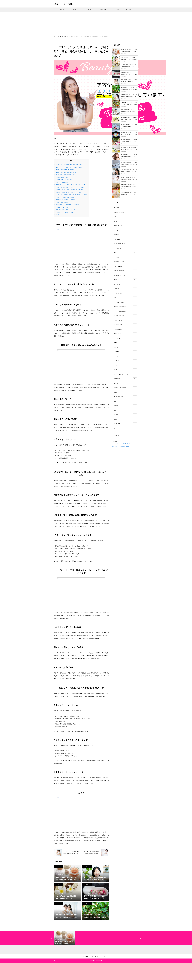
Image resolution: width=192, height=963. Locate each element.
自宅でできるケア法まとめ (64, 207)
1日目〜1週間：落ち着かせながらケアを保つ (68, 192)
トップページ (61, 9)
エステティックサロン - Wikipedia (121, 443)
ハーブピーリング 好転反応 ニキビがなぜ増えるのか (68, 164)
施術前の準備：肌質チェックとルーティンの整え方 (70, 187)
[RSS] (55, 961)
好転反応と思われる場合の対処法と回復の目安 (66, 204)
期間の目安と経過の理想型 (64, 179)
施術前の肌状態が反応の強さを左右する (67, 172)
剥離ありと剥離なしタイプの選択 (65, 199)
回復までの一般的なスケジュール (65, 212)
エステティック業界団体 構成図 (120, 446)
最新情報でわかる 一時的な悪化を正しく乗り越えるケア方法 (70, 184)
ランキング (74, 9)
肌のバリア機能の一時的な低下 (65, 169)
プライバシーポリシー (131, 9)
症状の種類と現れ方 (62, 177)
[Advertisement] (96, 23)
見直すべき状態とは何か (63, 182)
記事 (58, 866)
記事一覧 (89, 9)
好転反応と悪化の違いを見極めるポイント (65, 174)
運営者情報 (103, 9)
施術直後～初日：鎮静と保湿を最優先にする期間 (69, 189)
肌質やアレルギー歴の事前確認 (65, 197)
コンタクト (117, 9)
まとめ (56, 214)
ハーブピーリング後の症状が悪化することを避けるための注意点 (71, 194)
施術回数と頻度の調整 (63, 202)
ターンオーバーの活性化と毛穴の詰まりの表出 (69, 167)
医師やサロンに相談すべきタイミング (66, 209)
